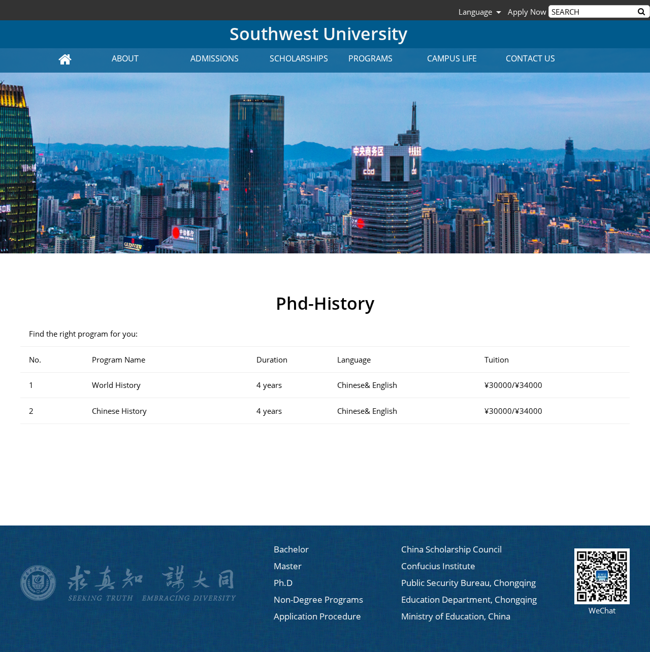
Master (288, 566)
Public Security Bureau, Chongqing (468, 583)
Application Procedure (317, 616)
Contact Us (530, 58)
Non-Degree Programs (318, 599)
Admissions (214, 58)
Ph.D (283, 583)
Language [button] (475, 12)
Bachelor (291, 549)
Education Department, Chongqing (469, 599)
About (125, 58)
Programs (370, 58)
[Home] (66, 60)
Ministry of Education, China (455, 616)
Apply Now (526, 12)
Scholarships (299, 58)
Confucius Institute (438, 566)
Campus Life (452, 58)
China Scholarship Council (451, 549)
